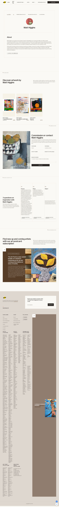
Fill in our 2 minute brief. (39, 406)
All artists (9, 14)
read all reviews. (16, 301)
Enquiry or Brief (35, 157)
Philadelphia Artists (32, 14)
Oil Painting (41, 14)
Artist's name (35, 151)
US (13, 14)
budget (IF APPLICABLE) (49, 151)
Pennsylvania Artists (21, 14)
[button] (20, 2)
